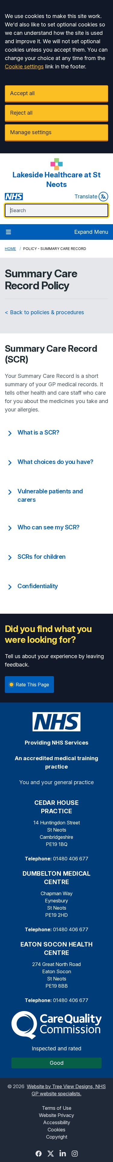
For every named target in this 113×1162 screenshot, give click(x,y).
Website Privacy (56, 1115)
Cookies (56, 1130)
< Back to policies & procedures (44, 312)
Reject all (21, 113)
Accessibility (56, 1122)
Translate (85, 196)
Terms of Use (56, 1108)
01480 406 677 (70, 859)
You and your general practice (56, 782)
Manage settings (31, 132)
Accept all (22, 93)
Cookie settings (24, 66)
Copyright (56, 1137)
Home (10, 248)
